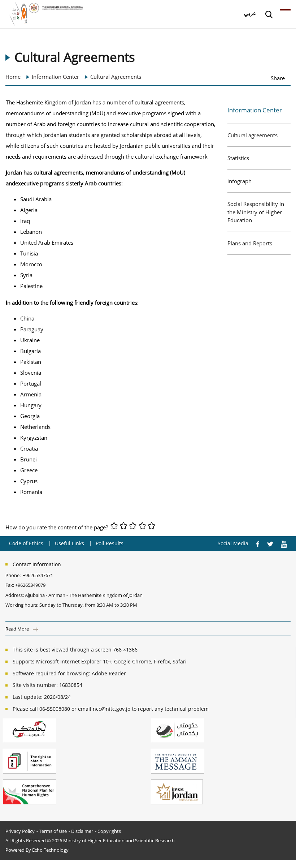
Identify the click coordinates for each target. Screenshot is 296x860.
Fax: (9, 585)
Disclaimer (82, 831)
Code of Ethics (26, 543)
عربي (250, 13)
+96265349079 (30, 585)
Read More (17, 628)
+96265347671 (38, 575)
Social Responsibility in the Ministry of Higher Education (255, 212)
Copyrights (109, 831)
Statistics (238, 158)
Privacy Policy (20, 831)
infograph (239, 181)
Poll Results (109, 543)
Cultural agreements (252, 135)
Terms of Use (53, 831)
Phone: (14, 575)
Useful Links (69, 543)
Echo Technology (50, 850)
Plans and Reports (249, 243)
